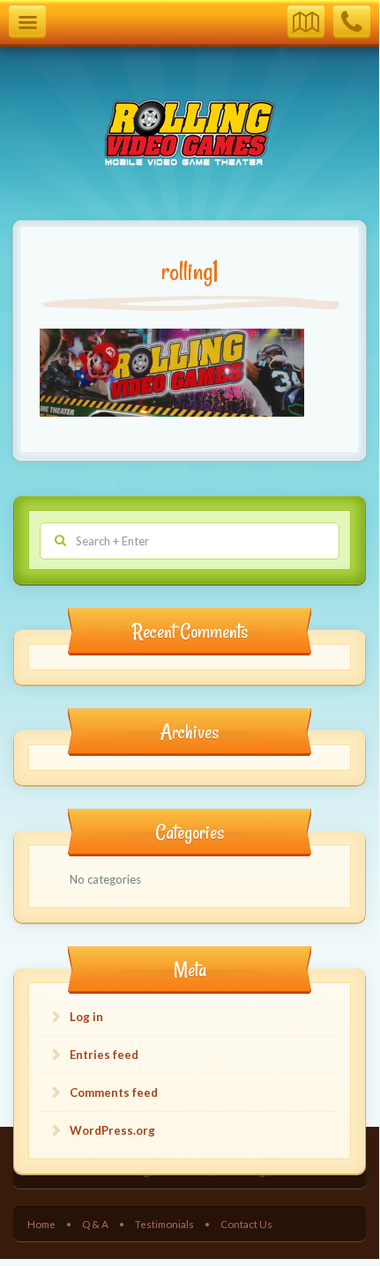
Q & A (95, 1224)
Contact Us (246, 1224)
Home (41, 1224)
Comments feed (114, 1092)
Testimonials (164, 1224)
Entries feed (104, 1055)
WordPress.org (112, 1130)
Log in (86, 1017)
